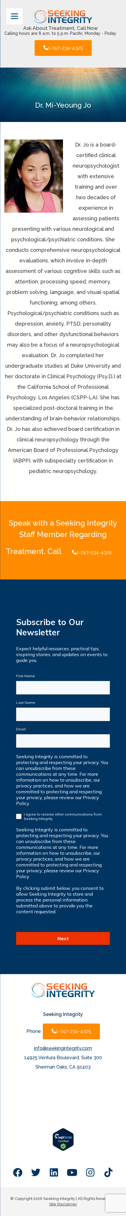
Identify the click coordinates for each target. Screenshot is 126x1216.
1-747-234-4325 (65, 48)
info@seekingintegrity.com (63, 1048)
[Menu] (14, 16)
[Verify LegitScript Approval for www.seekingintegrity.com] (63, 1149)
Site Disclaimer (63, 1204)
